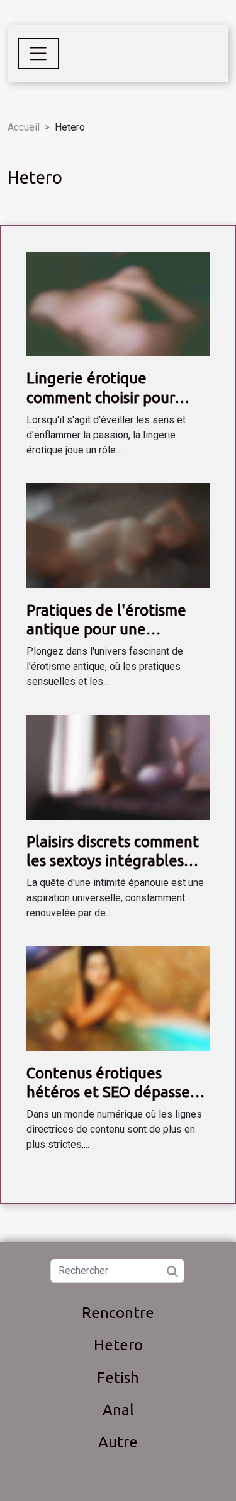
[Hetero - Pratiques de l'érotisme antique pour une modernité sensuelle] (118, 535)
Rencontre (118, 1312)
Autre (118, 1442)
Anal (118, 1409)
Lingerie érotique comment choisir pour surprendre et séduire (101, 397)
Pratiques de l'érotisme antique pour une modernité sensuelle (106, 629)
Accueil (24, 127)
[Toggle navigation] (38, 53)
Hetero (118, 1344)
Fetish (118, 1377)
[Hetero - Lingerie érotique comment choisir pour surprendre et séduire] (118, 304)
